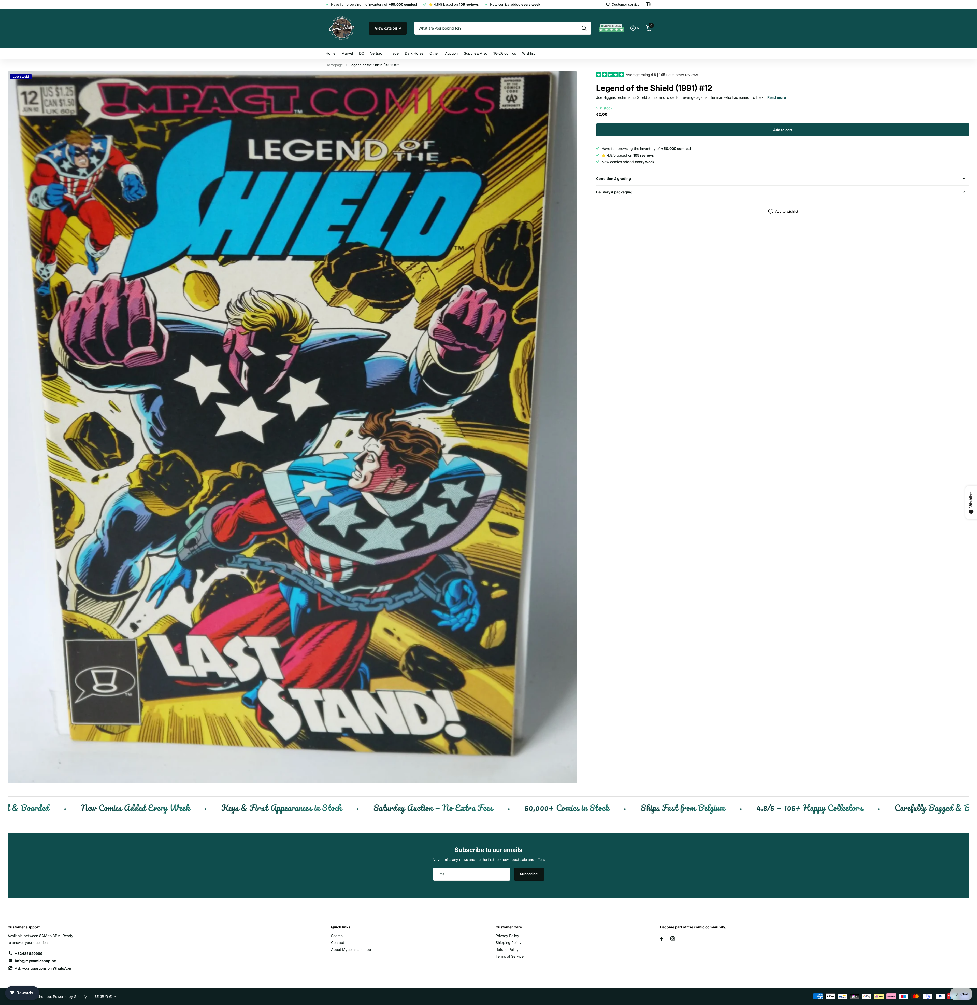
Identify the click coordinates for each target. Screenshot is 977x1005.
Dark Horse (414, 53)
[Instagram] (672, 938)
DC (361, 53)
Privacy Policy (507, 935)
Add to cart (782, 130)
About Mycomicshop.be (351, 949)
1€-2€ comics (504, 53)
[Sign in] (635, 28)
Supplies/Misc (475, 53)
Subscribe (529, 874)
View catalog (386, 28)
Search (337, 935)
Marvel (347, 53)
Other (434, 53)
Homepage (334, 65)
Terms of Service (510, 956)
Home (330, 53)
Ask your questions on (43, 968)
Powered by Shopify (70, 996)
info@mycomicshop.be (35, 961)
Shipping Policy (508, 942)
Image (393, 53)
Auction (451, 53)
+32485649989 (28, 953)
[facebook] (661, 939)
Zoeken (584, 28)
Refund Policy (507, 949)
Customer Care (509, 927)
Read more (776, 97)
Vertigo (376, 53)
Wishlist (528, 53)
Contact (337, 942)
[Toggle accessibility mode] (648, 4)
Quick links (340, 927)
